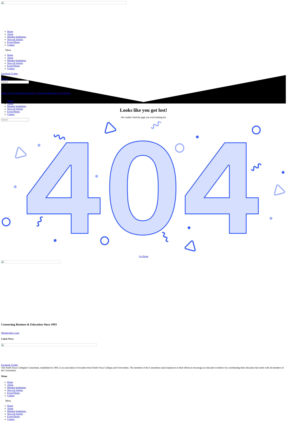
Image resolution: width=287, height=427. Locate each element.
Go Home (143, 256)
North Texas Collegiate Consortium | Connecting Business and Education (35, 93)
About (10, 34)
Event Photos (13, 42)
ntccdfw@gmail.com (84, 330)
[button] (143, 50)
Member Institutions (16, 37)
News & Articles (15, 39)
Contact (10, 45)
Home (10, 31)
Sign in (4, 79)
